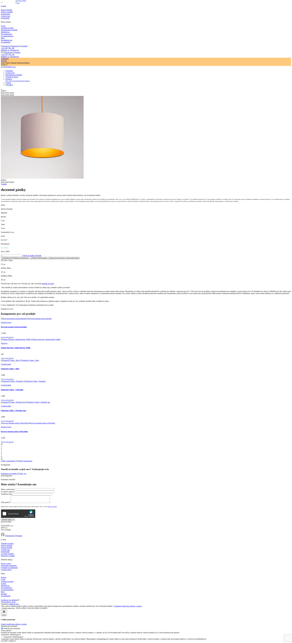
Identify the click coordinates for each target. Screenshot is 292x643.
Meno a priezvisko (7, 489)
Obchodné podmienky (9, 566)
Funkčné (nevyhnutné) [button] (9, 626)
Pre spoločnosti (6, 34)
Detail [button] (42, 258)
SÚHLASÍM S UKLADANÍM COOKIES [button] (31, 608)
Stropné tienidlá (6, 548)
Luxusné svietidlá (7, 554)
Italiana (26, 63)
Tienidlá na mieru (11, 77)
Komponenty (5, 14)
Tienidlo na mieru (7, 28)
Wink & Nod (14, 604)
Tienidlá (4, 184)
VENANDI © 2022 (8, 602)
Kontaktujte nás (6, 40)
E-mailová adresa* (7, 492)
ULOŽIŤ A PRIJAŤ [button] (8, 641)
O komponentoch (7, 36)
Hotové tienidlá (6, 10)
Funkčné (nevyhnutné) (12, 628)
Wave (3, 63)
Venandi (13, 63)
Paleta (7, 63)
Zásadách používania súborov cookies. (128, 606)
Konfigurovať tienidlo (9, 474)
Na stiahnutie (5, 42)
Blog (2, 38)
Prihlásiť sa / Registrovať (10, 50)
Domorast (20, 63)
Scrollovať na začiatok (9, 600)
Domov (3, 577)
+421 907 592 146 (7, 48)
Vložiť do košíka (28, 256)
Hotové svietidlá (7, 12)
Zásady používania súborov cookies (14, 624)
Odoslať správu (7, 519)
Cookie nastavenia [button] (8, 608)
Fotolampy (5, 59)
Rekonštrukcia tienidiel (9, 30)
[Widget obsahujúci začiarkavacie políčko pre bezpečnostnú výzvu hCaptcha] (18, 513)
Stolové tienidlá (6, 545)
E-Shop (8, 83)
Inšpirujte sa (5, 32)
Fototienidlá (5, 18)
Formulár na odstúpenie (9, 568)
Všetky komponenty (8, 461)
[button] (15, 258)
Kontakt (4, 61)
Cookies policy (6, 570)
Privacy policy (52, 506)
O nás (3, 26)
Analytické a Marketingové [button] (11, 635)
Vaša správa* (5, 502)
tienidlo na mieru (48, 284)
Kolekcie (8, 79)
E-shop (3, 6)
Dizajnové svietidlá (8, 556)
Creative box (5, 16)
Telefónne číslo (6, 494)
